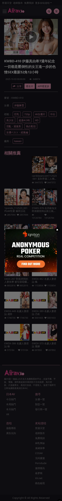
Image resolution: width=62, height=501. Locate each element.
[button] (57, 229)
